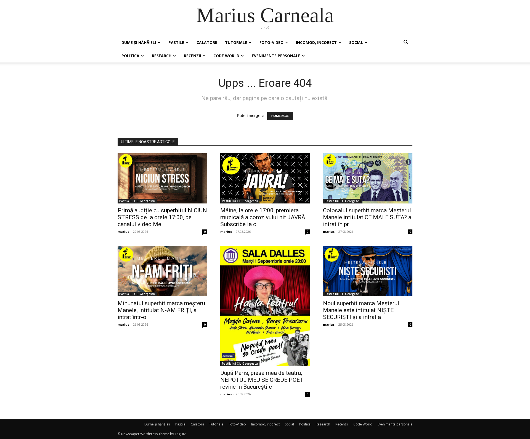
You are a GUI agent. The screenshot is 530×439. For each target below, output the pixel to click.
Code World (226, 55)
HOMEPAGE (280, 116)
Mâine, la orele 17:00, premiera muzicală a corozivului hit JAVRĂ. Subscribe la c (263, 217)
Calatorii (207, 42)
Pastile (176, 42)
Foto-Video (271, 42)
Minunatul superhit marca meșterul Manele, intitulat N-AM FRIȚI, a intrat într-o (162, 310)
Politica (130, 55)
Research (161, 55)
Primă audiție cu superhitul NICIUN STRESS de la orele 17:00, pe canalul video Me (162, 217)
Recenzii (192, 55)
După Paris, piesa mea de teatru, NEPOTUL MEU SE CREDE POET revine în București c (262, 380)
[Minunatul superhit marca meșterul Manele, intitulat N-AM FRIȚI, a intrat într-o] (162, 271)
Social (356, 42)
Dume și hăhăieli (138, 42)
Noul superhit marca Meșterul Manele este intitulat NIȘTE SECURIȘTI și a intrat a (361, 310)
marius (123, 231)
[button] (405, 43)
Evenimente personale (276, 55)
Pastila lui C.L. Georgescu (137, 201)
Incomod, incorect (316, 42)
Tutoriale (236, 42)
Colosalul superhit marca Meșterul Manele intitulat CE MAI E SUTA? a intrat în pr (367, 217)
